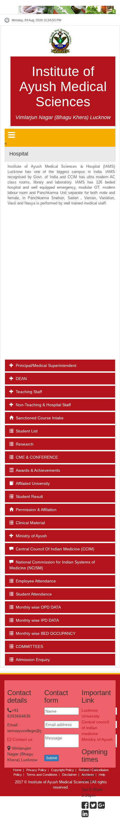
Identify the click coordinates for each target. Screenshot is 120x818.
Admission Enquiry (31, 659)
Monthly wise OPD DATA (37, 607)
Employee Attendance (34, 581)
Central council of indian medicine (95, 728)
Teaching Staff (27, 391)
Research (23, 444)
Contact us (21, 739)
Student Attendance (32, 594)
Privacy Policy (36, 770)
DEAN (20, 378)
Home (17, 770)
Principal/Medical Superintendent (44, 365)
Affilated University (31, 483)
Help (102, 774)
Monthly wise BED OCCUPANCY (44, 633)
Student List (25, 431)
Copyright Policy (62, 770)
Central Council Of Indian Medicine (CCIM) (53, 549)
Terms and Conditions (42, 774)
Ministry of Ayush (30, 535)
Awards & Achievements (36, 470)
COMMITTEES (28, 646)
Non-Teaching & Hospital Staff (42, 404)
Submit (51, 758)
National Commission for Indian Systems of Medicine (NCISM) (52, 565)
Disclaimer (69, 774)
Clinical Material (29, 522)
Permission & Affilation (35, 509)
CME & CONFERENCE (35, 457)
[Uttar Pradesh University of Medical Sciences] (60, 40)
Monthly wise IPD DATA (36, 620)
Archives (88, 774)
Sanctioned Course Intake (38, 418)
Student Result (28, 496)
